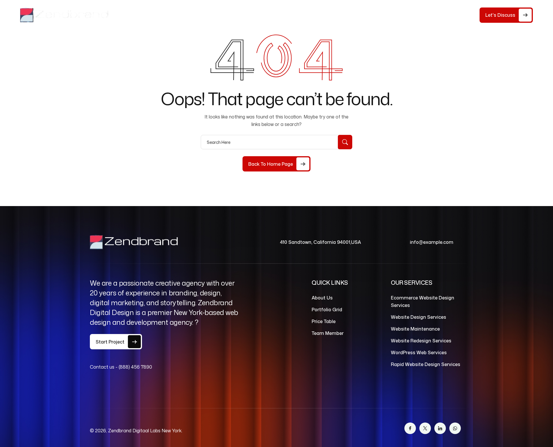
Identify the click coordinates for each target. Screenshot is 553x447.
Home (135, 15)
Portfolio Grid (327, 309)
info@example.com (431, 242)
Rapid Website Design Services (425, 364)
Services (227, 15)
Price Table (194, 15)
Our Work (264, 15)
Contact (296, 15)
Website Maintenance (415, 329)
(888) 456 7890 (135, 367)
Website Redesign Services (421, 340)
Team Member (328, 333)
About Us (162, 15)
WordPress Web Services (419, 352)
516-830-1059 (456, 16)
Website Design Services (418, 317)
